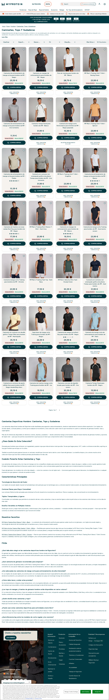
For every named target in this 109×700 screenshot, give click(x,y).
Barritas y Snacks (61, 654)
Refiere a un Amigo (96, 639)
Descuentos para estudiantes (94, 654)
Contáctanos (52, 647)
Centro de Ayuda (51, 652)
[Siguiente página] (59, 410)
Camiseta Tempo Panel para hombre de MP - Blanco (41, 124)
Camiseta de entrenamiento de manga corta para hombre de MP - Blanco (95, 176)
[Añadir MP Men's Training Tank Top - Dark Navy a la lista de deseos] (51, 256)
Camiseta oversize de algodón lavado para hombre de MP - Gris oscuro (68, 385)
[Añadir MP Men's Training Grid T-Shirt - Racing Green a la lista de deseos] (104, 49)
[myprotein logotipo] (12, 4)
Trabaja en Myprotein (75, 671)
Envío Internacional (52, 663)
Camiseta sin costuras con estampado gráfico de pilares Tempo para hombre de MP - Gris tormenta (41, 177)
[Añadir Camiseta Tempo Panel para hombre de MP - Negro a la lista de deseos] (104, 359)
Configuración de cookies (12, 669)
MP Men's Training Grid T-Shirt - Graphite (68, 175)
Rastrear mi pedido (51, 670)
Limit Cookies (85, 691)
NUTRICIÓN (36, 4)
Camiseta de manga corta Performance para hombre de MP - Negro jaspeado (68, 125)
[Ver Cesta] (104, 4)
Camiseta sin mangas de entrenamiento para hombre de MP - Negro (41, 75)
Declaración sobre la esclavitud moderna (75, 650)
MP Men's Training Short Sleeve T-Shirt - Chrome (17, 534)
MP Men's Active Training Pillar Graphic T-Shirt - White (18, 528)
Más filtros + (91, 42)
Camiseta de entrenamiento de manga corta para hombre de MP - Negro (14, 75)
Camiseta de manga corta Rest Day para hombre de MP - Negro (68, 333)
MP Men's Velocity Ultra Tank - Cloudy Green (68, 281)
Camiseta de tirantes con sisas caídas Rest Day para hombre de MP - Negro (14, 229)
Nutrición (62, 638)
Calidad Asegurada (74, 644)
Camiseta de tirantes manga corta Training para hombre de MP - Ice (41, 384)
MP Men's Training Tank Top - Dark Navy (41, 281)
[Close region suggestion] (29, 682)
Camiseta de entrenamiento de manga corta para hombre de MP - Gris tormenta (14, 125)
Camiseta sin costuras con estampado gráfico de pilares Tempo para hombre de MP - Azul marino (95, 283)
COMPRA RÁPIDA (15, 87)
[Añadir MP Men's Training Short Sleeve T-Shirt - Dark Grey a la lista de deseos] (51, 203)
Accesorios (54, 10)
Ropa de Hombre (44, 10)
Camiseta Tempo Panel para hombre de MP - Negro (95, 384)
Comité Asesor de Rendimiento (74, 677)
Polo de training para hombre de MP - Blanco (68, 74)
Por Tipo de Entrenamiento (74, 10)
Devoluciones (52, 658)
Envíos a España (50, 677)
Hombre (13, 26)
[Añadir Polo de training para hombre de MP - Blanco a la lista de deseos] (78, 49)
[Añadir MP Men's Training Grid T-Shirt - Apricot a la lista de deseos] (104, 100)
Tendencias (23, 10)
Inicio (3, 26)
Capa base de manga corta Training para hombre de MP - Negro (41, 334)
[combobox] (78, 4)
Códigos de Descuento (96, 645)
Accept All (97, 691)
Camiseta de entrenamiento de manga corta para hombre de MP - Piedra (14, 176)
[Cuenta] (99, 4)
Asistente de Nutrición (89, 4)
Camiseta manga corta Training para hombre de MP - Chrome (14, 281)
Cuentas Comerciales (75, 659)
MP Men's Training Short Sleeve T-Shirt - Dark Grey (41, 228)
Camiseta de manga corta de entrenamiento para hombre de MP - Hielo (95, 334)
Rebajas (62, 10)
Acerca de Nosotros (75, 640)
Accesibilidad (73, 667)
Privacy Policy (29, 698)
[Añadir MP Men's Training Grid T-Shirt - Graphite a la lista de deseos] (78, 150)
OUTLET (87, 10)
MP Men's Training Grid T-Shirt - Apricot (94, 124)
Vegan (61, 660)
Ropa (8, 26)
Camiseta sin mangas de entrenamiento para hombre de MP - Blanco (68, 229)
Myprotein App (93, 649)
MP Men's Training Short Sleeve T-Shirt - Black (16, 522)
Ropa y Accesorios (62, 643)
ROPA (48, 4)
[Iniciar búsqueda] (62, 4)
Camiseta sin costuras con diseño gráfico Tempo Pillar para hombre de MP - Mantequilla (14, 334)
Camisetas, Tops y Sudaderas (26, 26)
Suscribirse (10, 637)
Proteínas (62, 649)
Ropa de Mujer (32, 10)
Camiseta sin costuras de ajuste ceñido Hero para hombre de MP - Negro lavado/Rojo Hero (14, 385)
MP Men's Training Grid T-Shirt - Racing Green (94, 74)
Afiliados (71, 663)
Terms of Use (38, 698)
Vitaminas (62, 664)
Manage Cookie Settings (71, 691)
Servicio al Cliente (51, 641)
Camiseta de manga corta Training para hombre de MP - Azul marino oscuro (95, 229)
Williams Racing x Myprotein (94, 661)
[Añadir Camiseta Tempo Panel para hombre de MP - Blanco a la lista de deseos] (51, 100)
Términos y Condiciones (76, 655)
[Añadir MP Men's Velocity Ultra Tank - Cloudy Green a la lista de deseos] (78, 256)
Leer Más (5, 37)
